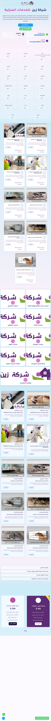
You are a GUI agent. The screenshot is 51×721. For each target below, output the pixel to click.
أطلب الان (38, 623)
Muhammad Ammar (40, 151)
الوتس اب (27, 28)
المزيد (41, 59)
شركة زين (25, 25)
